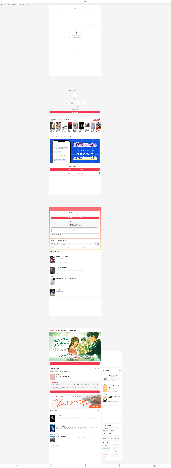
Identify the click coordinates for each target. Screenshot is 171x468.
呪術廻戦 (112, 430)
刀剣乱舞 (105, 428)
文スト (117, 438)
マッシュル (116, 435)
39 (75, 35)
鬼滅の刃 (105, 430)
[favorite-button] (93, 25)
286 (71, 35)
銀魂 (104, 438)
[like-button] (97, 25)
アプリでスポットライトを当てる (75, 217)
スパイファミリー (107, 435)
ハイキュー (111, 438)
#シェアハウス (53, 330)
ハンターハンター (107, 433)
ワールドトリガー (114, 428)
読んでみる (75, 363)
